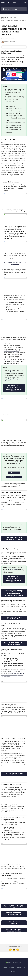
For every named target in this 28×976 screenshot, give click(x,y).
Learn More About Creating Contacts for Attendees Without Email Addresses (14, 388)
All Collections (4, 17)
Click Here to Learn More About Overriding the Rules (14, 643)
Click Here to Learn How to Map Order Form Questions (14, 538)
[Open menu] (25, 2)
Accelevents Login (10, 969)
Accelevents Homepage (8, 967)
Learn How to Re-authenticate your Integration (14, 774)
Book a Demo (19, 969)
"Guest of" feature (14, 372)
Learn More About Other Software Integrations (14, 930)
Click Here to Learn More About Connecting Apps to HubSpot (14, 906)
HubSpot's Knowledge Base (11, 351)
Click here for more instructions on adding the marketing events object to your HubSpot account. (12, 674)
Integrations (13, 17)
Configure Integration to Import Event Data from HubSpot (14, 914)
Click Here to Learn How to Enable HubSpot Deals (14, 618)
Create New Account (20, 967)
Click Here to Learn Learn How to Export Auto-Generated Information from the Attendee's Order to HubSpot (14, 592)
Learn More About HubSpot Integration (14, 922)
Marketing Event (14, 477)
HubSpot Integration (6, 18)
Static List (14, 473)
